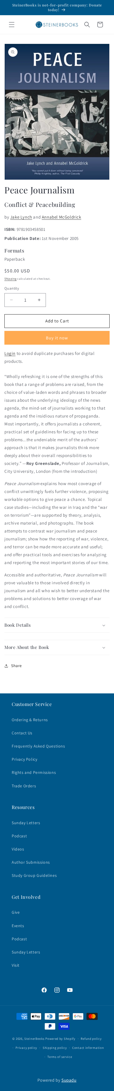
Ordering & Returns (30, 719)
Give (16, 912)
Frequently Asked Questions (38, 746)
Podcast (19, 836)
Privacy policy (26, 1048)
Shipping (10, 279)
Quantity (11, 288)
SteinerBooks (34, 1039)
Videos (18, 849)
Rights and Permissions (34, 772)
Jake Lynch (21, 217)
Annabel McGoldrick (61, 217)
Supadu (69, 1080)
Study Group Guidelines (34, 875)
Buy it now (57, 338)
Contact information (88, 1048)
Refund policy (91, 1039)
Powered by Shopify (60, 1039)
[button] (11, 24)
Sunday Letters (26, 822)
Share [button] (16, 665)
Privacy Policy (24, 759)
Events (18, 925)
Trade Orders (24, 785)
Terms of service (59, 1057)
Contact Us (22, 733)
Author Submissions (31, 862)
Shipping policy (55, 1048)
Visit (16, 965)
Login (9, 353)
